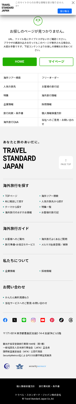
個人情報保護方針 (25, 386)
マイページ (56, 61)
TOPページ (11, 196)
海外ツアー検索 (50, 196)
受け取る (64, 11)
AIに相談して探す (14, 201)
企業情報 (10, 271)
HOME (19, 61)
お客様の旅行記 (50, 212)
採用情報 (46, 271)
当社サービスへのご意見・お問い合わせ (26, 303)
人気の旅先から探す (52, 201)
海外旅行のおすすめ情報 (18, 212)
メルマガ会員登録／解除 (55, 244)
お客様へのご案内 (14, 239)
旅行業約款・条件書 (49, 386)
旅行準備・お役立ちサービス (20, 244)
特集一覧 (46, 207)
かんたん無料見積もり (17, 297)
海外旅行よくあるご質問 (54, 239)
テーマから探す (13, 207)
